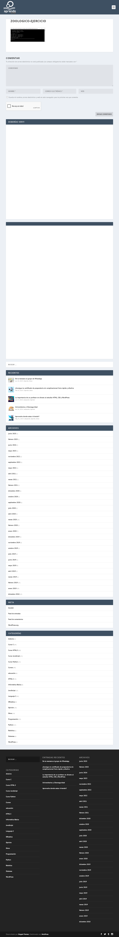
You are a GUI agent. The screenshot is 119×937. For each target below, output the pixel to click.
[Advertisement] (59, 148)
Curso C (11, 645)
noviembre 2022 (14, 456)
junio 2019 (12, 560)
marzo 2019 (12, 577)
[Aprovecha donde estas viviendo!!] (11, 418)
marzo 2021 (12, 479)
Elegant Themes (23, 934)
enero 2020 (12, 531)
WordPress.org (13, 625)
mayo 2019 (12, 565)
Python (10, 725)
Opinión (26, 381)
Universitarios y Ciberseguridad (26, 407)
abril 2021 (12, 474)
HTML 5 (11, 679)
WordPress (12, 742)
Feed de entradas (14, 614)
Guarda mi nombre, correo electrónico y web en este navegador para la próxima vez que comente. (43, 97)
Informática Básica (14, 685)
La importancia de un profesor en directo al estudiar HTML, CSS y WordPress (42, 397)
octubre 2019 (13, 548)
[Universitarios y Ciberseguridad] (11, 408)
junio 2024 (12, 445)
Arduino (11, 639)
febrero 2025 (13, 439)
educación (27, 400)
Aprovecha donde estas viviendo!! (27, 416)
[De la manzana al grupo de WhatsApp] (11, 380)
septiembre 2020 (14, 502)
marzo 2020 (12, 519)
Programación (13, 719)
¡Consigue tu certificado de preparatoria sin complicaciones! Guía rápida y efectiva (44, 388)
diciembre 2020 (13, 491)
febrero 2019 (13, 583)
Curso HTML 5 (13, 650)
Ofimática (11, 702)
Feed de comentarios (15, 619)
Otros (30, 381)
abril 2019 (12, 571)
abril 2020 (12, 514)
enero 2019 (12, 588)
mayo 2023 (12, 451)
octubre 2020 (13, 497)
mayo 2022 (12, 468)
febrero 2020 (13, 525)
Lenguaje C (12, 696)
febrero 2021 (13, 485)
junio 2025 (12, 433)
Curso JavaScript (14, 656)
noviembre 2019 (14, 542)
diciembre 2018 (13, 594)
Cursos (10, 667)
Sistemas (11, 736)
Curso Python (13, 662)
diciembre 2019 (13, 537)
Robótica (11, 730)
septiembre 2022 (14, 462)
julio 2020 (12, 508)
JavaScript (11, 690)
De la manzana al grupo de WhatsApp (28, 379)
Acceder (11, 608)
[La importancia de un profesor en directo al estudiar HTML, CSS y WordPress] (11, 399)
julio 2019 (12, 554)
